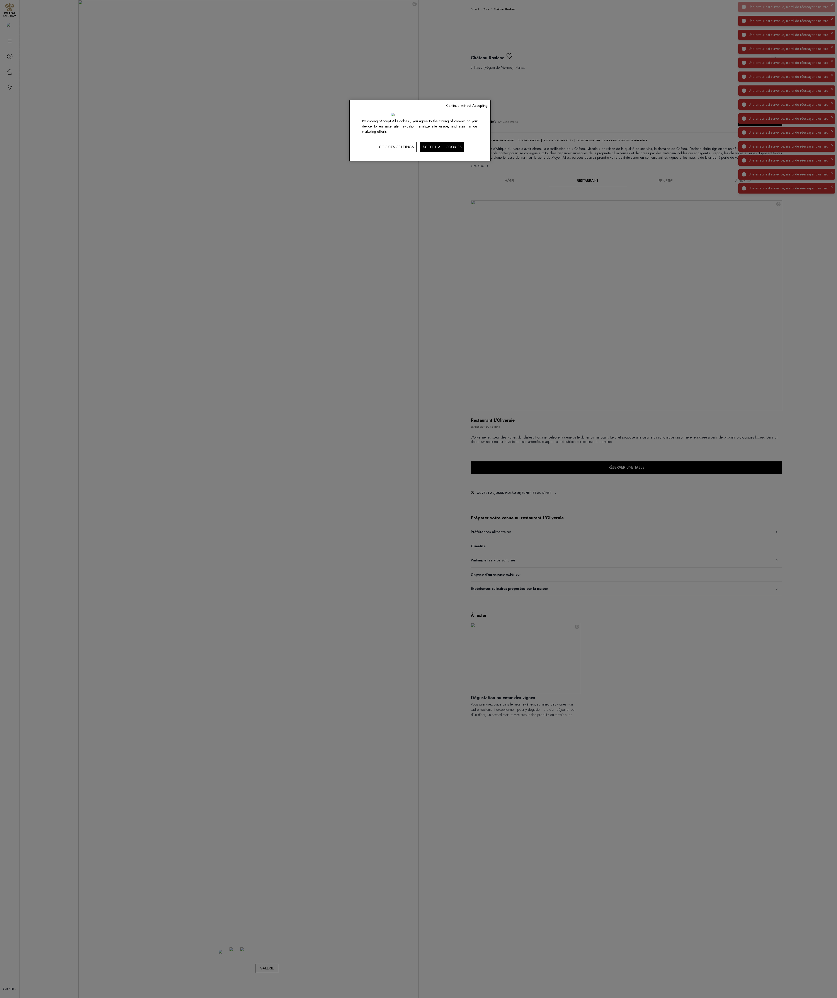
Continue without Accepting (467, 105)
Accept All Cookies (442, 147)
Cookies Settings (396, 147)
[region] (420, 130)
